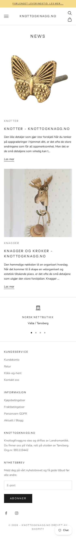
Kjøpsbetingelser (14, 400)
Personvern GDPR (15, 414)
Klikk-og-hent (12, 373)
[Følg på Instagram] (17, 513)
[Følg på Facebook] (6, 513)
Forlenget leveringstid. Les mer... (38, 3)
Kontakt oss (11, 380)
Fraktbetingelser (14, 407)
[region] (38, 315)
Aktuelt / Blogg (13, 420)
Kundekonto (11, 360)
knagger (11, 243)
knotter (11, 120)
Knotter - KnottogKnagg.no (37, 129)
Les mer (9, 159)
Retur (7, 366)
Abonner (18, 498)
